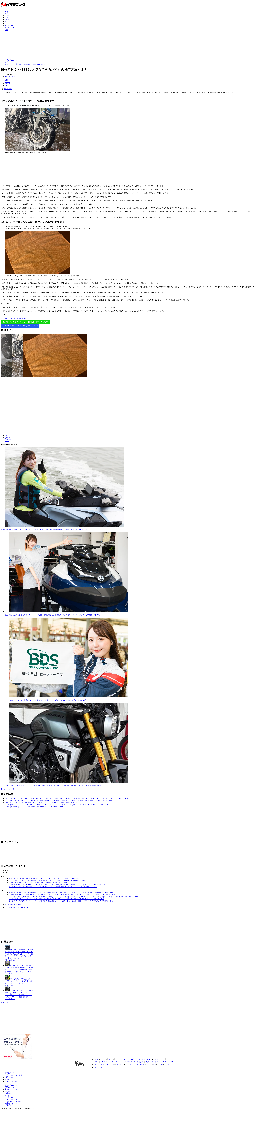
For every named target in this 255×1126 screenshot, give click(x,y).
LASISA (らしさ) (11, 1103)
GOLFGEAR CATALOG (13, 1101)
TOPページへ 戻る (9, 789)
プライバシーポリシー (13, 1081)
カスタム (8, 21)
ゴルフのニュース (11, 1099)
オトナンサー (9, 1095)
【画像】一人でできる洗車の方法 (14, 318)
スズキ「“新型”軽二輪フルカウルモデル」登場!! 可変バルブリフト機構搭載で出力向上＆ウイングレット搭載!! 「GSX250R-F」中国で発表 (58, 885)
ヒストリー (9, 25)
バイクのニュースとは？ (13, 1075)
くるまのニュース (11, 1085)
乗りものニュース (11, 1089)
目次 (4, 96)
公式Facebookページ (13, 904)
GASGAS (115, 1062)
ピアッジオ (121, 1064)
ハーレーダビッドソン (132, 1059)
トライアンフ (159, 1059)
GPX (155, 1064)
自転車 (7, 19)
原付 (6, 17)
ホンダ (111, 1059)
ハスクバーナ (105, 1062)
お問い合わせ (9, 1077)
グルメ (7, 23)
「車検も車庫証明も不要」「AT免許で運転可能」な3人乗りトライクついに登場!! (34, 807)
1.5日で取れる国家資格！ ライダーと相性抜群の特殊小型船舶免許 (25, 322)
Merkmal (7, 1093)
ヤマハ (104, 1059)
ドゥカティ (171, 1059)
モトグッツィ (99, 1064)
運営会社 (8, 1079)
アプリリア (110, 1064)
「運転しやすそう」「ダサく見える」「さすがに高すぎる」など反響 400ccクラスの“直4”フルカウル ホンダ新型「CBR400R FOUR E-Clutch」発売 (62, 894)
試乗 (6, 13)
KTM (96, 1062)
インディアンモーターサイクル (132, 1062)
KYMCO (165, 1062)
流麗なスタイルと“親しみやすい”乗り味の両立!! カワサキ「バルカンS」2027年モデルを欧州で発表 (44, 878)
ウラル (161, 1064)
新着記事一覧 (9, 1073)
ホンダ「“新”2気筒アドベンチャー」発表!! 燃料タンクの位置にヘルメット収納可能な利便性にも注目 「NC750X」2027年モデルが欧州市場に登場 (61, 901)
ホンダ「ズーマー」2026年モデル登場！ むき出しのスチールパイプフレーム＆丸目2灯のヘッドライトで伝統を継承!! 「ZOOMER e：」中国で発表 (61, 892)
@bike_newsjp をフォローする (17, 907)
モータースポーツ (11, 28)
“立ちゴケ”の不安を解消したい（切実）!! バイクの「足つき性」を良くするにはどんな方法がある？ (41, 802)
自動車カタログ (10, 1087)
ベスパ (172, 1062)
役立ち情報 (8, 89)
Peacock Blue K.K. (11, 76)
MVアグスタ (99, 1067)
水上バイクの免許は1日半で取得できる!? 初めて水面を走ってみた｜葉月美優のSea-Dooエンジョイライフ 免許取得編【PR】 (53, 887)
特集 (6, 30)
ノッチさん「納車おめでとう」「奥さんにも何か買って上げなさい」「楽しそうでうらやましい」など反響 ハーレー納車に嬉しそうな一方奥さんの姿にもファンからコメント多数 (73, 897)
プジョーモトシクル (153, 1062)
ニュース (8, 11)
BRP (167, 1064)
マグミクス (9, 1097)
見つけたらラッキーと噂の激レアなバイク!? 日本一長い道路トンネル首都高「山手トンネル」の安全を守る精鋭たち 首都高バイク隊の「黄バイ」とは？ (59, 800)
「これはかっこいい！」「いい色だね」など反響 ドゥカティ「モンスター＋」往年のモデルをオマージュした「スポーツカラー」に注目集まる (56, 805)
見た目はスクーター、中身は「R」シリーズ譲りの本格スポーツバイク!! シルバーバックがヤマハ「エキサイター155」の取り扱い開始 (56, 899)
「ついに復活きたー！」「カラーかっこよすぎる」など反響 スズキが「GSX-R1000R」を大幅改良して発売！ (48, 880)
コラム (7, 15)
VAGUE (7, 1091)
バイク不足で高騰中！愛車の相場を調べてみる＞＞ (20, 326)
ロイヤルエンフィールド (135, 1064)
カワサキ (119, 1059)
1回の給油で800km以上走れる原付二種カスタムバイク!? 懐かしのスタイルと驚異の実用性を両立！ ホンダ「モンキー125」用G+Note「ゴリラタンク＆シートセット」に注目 (66, 798)
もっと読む (6, 1002)
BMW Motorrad (147, 1059)
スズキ (97, 1059)
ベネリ (149, 1064)
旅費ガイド (9, 1105)
